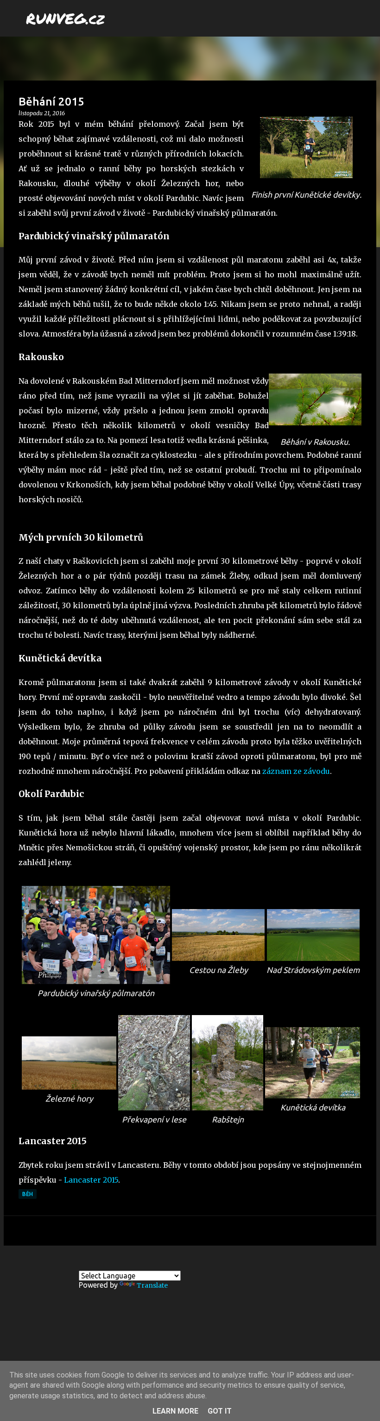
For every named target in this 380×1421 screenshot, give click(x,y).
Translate (152, 1285)
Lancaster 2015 (91, 1179)
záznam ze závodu (296, 771)
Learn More (175, 1411)
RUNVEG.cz (65, 18)
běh (27, 1194)
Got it (220, 1411)
